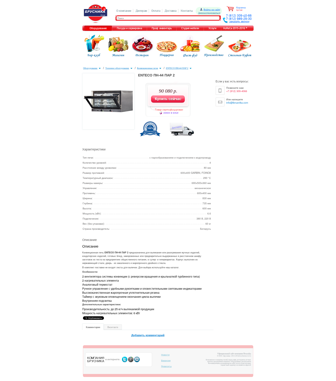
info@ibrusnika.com (237, 102)
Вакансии (166, 360)
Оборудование (90, 68)
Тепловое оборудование (117, 68)
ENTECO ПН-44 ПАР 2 (177, 68)
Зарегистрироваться (209, 12)
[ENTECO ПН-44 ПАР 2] (108, 111)
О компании (123, 11)
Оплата (155, 11)
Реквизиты (166, 366)
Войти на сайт (212, 9)
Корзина (241, 7)
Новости (165, 355)
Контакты (187, 11)
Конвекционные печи (147, 68)
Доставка (170, 11)
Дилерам (141, 11)
